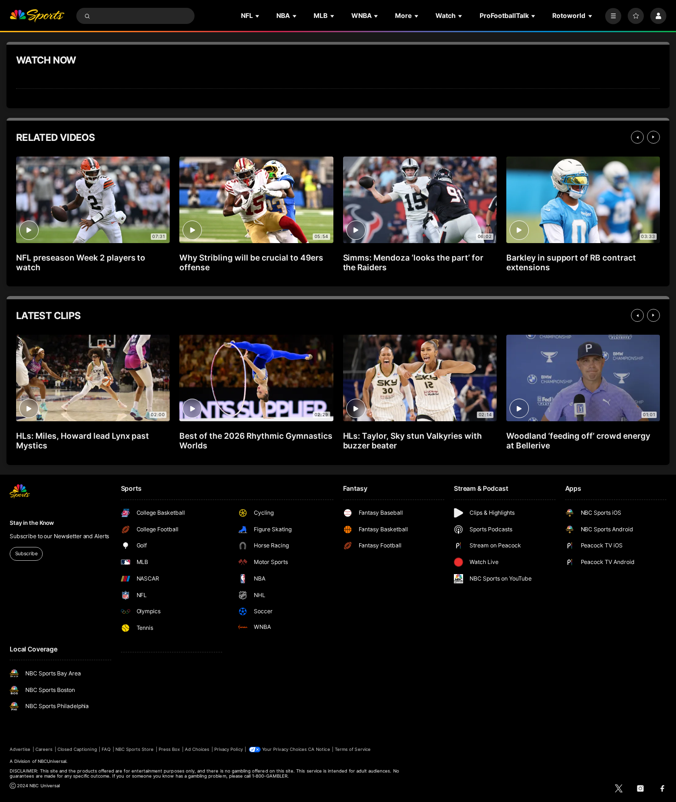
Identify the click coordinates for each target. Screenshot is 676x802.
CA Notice (319, 749)
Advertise (20, 749)
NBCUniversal (52, 761)
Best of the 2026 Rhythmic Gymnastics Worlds (255, 440)
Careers (43, 749)
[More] (613, 16)
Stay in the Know (32, 522)
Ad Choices (197, 749)
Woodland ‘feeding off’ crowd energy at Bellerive (578, 440)
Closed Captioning (77, 749)
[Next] (653, 137)
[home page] (37, 15)
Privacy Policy (228, 749)
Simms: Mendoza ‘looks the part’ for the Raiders (413, 262)
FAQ (106, 749)
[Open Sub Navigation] (258, 16)
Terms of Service (353, 749)
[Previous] (637, 137)
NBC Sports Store (134, 749)
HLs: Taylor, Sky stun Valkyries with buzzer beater (412, 440)
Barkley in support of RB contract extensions (571, 262)
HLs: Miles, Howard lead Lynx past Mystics (82, 440)
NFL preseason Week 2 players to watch (80, 262)
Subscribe (26, 554)
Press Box (169, 749)
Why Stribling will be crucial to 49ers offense (251, 262)
